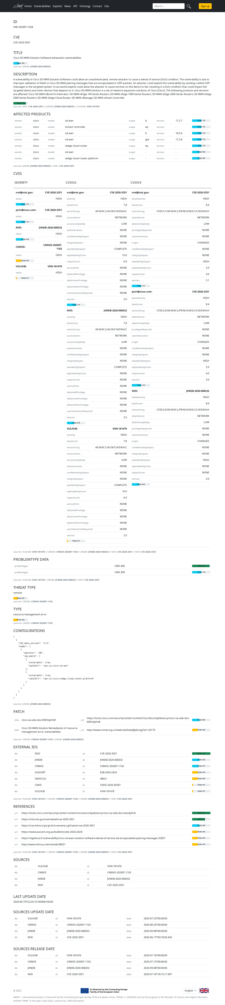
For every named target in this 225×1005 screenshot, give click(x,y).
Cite (106, 6)
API (75, 6)
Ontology (85, 6)
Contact (97, 6)
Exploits (57, 6)
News (67, 6)
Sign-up (205, 6)
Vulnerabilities (42, 6)
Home (28, 6)
